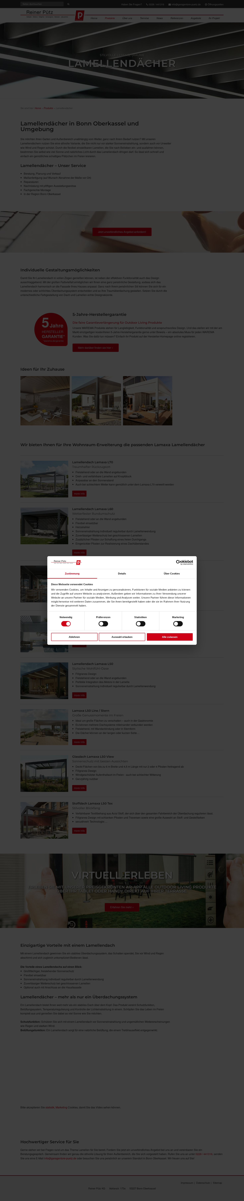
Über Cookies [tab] (172, 573)
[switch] (103, 623)
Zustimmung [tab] (72, 573)
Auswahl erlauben (122, 637)
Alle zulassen (169, 637)
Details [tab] (122, 573)
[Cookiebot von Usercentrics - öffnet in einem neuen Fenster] (178, 562)
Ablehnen (74, 637)
